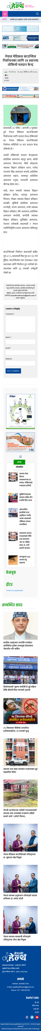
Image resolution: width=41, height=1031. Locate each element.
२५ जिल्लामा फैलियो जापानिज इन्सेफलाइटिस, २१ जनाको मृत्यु (16, 729)
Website (9, 358)
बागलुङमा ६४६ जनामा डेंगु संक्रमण (24, 560)
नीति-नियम (35, 1005)
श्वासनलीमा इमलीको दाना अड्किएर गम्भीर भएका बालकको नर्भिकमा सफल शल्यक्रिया (25, 517)
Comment (10, 313)
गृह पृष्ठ (37, 1002)
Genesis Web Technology (31, 1028)
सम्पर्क (37, 1012)
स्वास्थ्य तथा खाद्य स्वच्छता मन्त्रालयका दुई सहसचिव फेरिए (20, 770)
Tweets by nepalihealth (14, 590)
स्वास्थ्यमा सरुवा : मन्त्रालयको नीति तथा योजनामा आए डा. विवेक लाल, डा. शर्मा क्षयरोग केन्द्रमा (25, 541)
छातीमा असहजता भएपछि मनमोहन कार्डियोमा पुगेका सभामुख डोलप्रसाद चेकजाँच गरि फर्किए (18, 646)
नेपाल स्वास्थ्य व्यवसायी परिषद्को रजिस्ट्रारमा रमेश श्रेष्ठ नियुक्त (17, 938)
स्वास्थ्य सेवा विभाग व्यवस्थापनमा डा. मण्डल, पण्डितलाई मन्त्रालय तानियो (25, 479)
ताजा (19, 462)
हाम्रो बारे (36, 1009)
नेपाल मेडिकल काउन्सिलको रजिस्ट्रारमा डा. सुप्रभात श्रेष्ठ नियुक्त (19, 856)
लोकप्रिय (19, 467)
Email (8, 348)
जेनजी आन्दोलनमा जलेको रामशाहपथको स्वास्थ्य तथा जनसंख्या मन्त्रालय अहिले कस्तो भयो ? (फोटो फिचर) (20, 813)
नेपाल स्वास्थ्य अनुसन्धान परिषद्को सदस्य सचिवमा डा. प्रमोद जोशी (20, 897)
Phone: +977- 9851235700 (20, 990)
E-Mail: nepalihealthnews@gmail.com (20, 987)
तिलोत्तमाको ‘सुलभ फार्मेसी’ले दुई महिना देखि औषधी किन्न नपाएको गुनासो (19, 688)
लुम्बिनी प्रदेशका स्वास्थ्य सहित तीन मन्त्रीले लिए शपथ (25, 497)
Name (8, 337)
